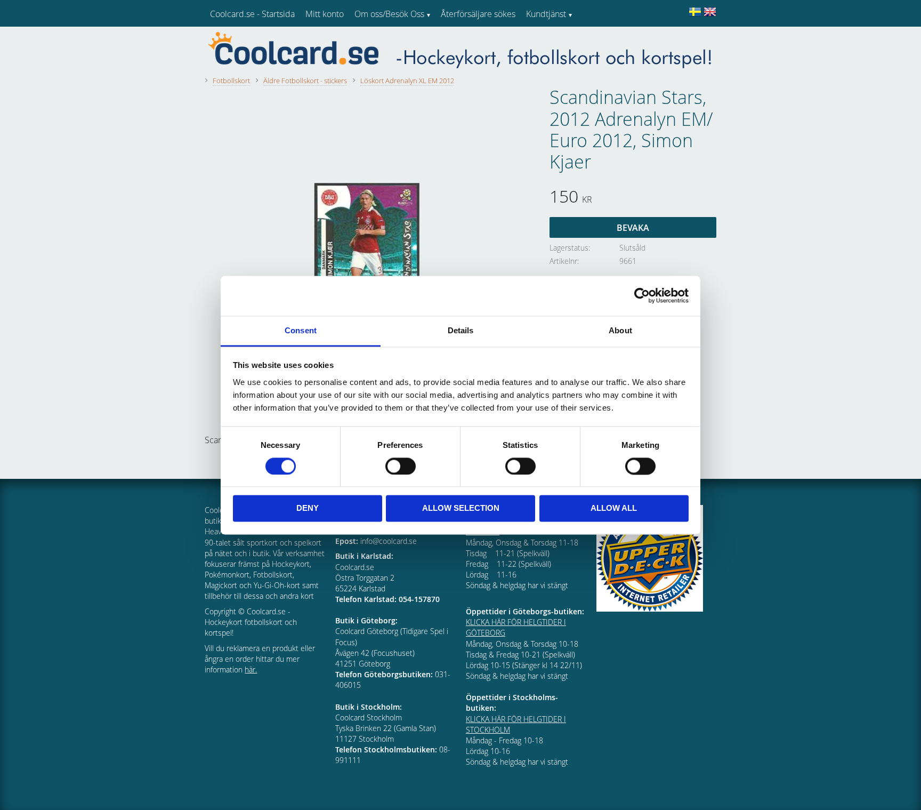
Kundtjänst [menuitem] (546, 14)
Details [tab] (461, 330)
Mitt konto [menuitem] (324, 14)
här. (251, 669)
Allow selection (460, 508)
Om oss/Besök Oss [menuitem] (389, 14)
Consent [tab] (301, 330)
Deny (307, 508)
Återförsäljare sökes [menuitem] (478, 14)
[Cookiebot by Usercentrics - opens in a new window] (642, 295)
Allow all (614, 508)
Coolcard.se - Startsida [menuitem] (252, 14)
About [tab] (620, 330)
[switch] (400, 466)
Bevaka (633, 228)
